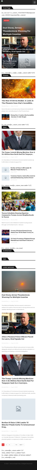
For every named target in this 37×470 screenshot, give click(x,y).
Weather (6, 20)
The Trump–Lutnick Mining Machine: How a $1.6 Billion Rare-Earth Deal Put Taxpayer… (18, 153)
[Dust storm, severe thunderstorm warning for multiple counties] (18, 281)
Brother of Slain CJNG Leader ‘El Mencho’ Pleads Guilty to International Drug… (18, 424)
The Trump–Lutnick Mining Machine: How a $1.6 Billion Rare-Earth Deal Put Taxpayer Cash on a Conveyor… (18, 380)
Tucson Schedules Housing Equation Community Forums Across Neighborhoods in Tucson (18, 215)
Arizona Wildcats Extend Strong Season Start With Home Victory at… (22, 231)
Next (21, 445)
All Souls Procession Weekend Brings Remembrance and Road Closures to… (23, 239)
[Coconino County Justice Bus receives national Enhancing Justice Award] (5, 178)
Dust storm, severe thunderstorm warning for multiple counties (16, 30)
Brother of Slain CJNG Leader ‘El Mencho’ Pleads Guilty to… (21, 168)
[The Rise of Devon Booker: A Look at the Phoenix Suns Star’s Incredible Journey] (18, 88)
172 (16, 445)
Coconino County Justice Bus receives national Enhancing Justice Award (23, 176)
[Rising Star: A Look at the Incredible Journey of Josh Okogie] (5, 117)
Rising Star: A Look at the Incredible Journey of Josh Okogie (22, 116)
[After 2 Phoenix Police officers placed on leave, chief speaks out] (19, 45)
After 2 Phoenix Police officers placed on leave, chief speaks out (18, 50)
